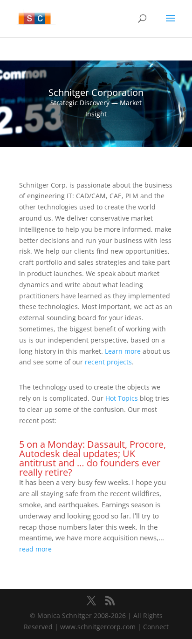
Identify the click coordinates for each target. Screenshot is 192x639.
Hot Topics (121, 398)
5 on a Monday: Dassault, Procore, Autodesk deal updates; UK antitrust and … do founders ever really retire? (92, 458)
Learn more (123, 351)
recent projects (108, 361)
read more (35, 549)
